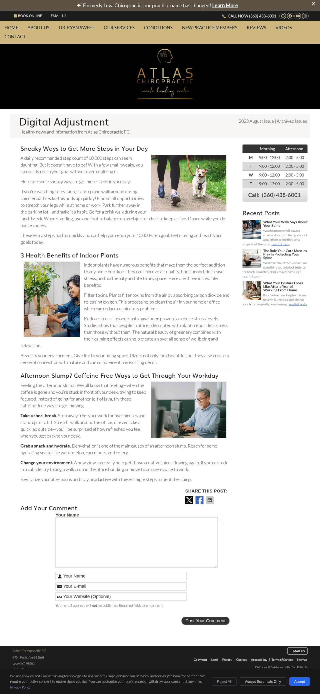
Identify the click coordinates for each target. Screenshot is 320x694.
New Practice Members (210, 27)
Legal (214, 659)
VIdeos (284, 27)
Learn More (225, 5)
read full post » (281, 244)
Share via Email (210, 500)
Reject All (224, 682)
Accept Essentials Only (263, 682)
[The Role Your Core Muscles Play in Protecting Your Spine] (251, 259)
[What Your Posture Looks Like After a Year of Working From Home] (251, 291)
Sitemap (302, 659)
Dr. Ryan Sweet (76, 27)
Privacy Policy (20, 687)
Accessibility (259, 659)
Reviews (256, 27)
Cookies (241, 659)
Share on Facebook (200, 500)
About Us (39, 27)
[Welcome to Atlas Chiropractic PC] (165, 97)
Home (11, 27)
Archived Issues (292, 121)
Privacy (227, 659)
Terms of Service (282, 659)
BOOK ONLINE (30, 16)
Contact (15, 36)
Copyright (200, 659)
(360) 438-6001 (262, 16)
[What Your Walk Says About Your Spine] (251, 230)
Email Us (58, 16)
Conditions (158, 27)
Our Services (119, 27)
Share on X (189, 500)
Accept (299, 682)
